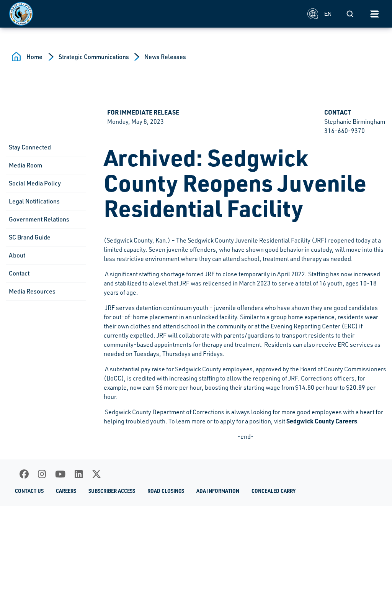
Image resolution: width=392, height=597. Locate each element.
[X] (96, 474)
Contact (19, 273)
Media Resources (32, 291)
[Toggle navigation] (374, 13)
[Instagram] (42, 474)
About (17, 255)
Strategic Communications (94, 57)
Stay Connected (30, 147)
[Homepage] (154, 14)
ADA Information (217, 491)
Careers (66, 491)
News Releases (165, 57)
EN (328, 14)
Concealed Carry (274, 491)
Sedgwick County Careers (321, 421)
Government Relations (39, 219)
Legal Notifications (34, 201)
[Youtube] (60, 474)
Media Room (25, 165)
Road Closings (165, 491)
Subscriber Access (111, 491)
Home (34, 57)
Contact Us (29, 491)
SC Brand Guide (30, 237)
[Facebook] (24, 474)
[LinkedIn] (78, 474)
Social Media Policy (35, 183)
